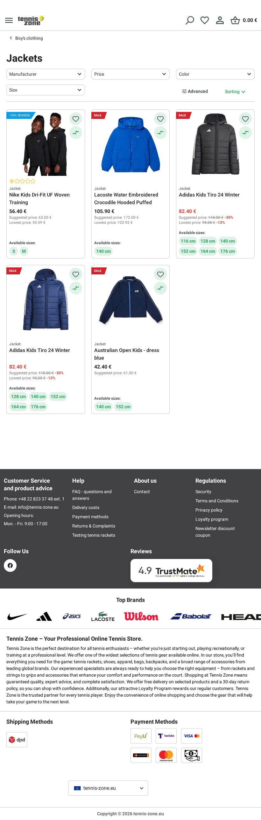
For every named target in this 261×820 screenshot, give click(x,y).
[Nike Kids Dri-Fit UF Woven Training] (45, 144)
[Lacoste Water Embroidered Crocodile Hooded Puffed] (130, 144)
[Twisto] (166, 735)
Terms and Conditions (216, 500)
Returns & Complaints (93, 525)
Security (203, 491)
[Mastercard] (166, 755)
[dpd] (16, 739)
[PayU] (141, 735)
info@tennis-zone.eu (38, 507)
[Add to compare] (75, 132)
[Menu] (9, 20)
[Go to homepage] (31, 20)
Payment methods (90, 516)
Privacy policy (208, 510)
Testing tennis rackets (93, 535)
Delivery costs (85, 507)
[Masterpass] (141, 755)
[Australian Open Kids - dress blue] (130, 299)
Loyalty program (211, 519)
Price (99, 74)
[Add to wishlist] (75, 118)
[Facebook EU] (10, 565)
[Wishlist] (205, 20)
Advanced (198, 91)
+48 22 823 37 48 (36, 498)
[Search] (189, 20)
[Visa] (191, 735)
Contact (142, 491)
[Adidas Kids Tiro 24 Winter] (215, 144)
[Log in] (220, 20)
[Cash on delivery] (191, 755)
